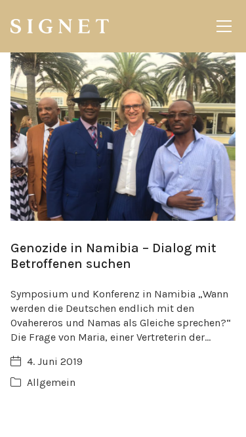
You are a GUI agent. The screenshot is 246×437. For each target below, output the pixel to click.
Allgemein (51, 382)
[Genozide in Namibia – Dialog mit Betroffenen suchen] (123, 136)
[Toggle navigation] (224, 26)
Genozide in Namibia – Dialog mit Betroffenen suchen (113, 255)
